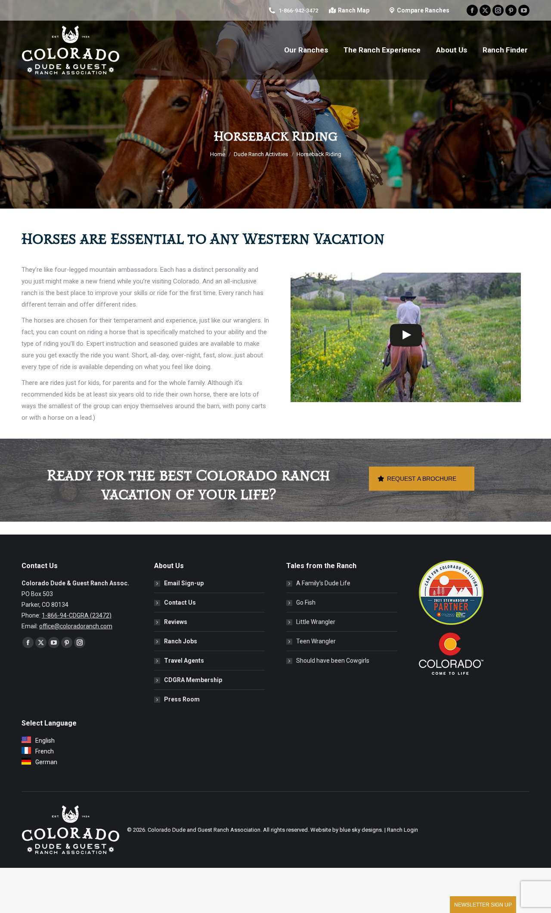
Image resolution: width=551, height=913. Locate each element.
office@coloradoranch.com (75, 626)
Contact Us (180, 602)
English (45, 740)
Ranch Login (402, 830)
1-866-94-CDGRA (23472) (76, 615)
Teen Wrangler (316, 641)
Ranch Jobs (180, 641)
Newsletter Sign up (483, 905)
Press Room (182, 699)
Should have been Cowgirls (332, 660)
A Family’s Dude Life (323, 583)
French (44, 751)
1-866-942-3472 (298, 10)
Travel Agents (184, 660)
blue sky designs (361, 830)
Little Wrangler (315, 621)
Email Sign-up (184, 583)
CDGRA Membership (193, 679)
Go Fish (306, 602)
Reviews (175, 621)
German (46, 762)
